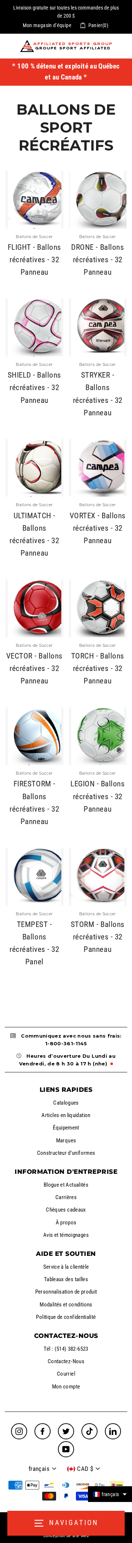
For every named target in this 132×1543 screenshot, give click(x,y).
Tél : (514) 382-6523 (66, 1349)
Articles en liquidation (65, 1115)
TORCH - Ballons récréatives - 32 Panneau (97, 668)
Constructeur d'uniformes (66, 1153)
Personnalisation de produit (66, 1291)
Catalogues (66, 1102)
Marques (66, 1140)
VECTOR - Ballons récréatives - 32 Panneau (34, 668)
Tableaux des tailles (66, 1279)
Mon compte (66, 1386)
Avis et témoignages (66, 1235)
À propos (66, 1222)
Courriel (66, 1373)
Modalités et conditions (66, 1304)
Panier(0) (98, 25)
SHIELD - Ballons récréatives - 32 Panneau (34, 387)
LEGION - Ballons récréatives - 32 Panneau (97, 796)
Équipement (66, 1127)
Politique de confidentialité (66, 1317)
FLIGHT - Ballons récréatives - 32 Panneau (34, 260)
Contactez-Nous (66, 1361)
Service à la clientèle (66, 1267)
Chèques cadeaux (66, 1209)
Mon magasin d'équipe (47, 25)
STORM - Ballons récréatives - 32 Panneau (98, 937)
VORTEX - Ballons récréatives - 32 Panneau (98, 528)
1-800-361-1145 (66, 1043)
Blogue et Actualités (66, 1185)
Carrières (66, 1197)
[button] (110, 1494)
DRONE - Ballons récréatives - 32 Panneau (97, 260)
